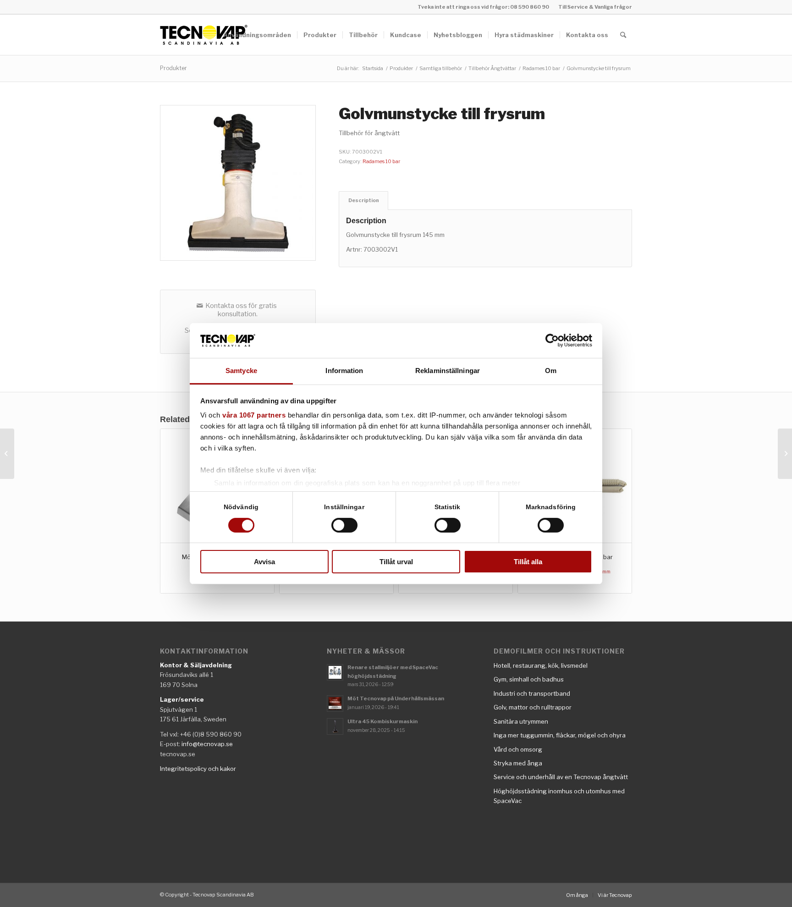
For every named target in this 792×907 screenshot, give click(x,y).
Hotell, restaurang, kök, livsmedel (541, 665)
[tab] (363, 200)
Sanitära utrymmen (521, 721)
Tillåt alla (528, 562)
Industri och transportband (532, 693)
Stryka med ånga (518, 763)
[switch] (344, 525)
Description (363, 200)
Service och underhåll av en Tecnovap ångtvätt (561, 777)
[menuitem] (593, 7)
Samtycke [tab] (241, 370)
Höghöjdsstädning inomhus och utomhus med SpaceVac (559, 795)
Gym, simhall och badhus (529, 679)
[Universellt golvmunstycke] (785, 454)
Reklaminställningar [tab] (447, 370)
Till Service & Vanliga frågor (595, 7)
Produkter (173, 68)
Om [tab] (550, 370)
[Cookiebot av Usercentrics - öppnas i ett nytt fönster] (552, 340)
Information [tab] (344, 370)
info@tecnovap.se (207, 744)
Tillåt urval (396, 562)
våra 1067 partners (254, 415)
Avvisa (264, 562)
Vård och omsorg (518, 749)
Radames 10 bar (381, 161)
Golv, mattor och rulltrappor (533, 707)
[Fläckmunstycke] (7, 454)
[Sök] (623, 35)
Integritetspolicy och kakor (198, 768)
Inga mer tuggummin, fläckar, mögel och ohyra (560, 735)
